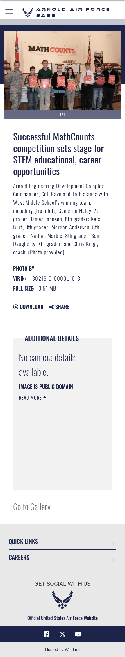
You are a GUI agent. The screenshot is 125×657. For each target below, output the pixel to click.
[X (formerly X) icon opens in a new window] (62, 634)
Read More (31, 397)
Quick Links (23, 541)
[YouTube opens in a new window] (78, 634)
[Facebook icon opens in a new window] (46, 634)
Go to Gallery (32, 506)
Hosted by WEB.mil (62, 649)
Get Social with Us (62, 584)
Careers (19, 557)
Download (30, 306)
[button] (9, 12)
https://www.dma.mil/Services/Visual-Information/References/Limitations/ (54, 471)
